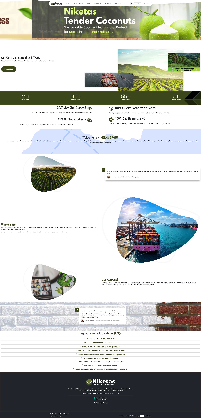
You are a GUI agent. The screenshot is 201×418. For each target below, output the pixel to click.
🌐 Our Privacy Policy (100, 398)
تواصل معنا (146, 3)
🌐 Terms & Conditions (100, 400)
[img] (8, 20)
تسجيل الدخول (137, 3)
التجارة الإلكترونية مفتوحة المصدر (126, 416)
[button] (131, 3)
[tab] (100, 339)
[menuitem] (68, 3)
